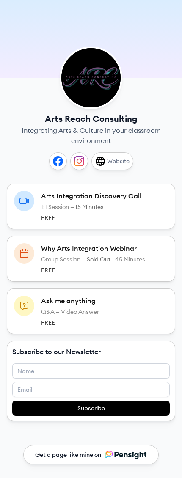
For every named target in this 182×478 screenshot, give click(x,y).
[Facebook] (58, 161)
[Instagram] (79, 161)
